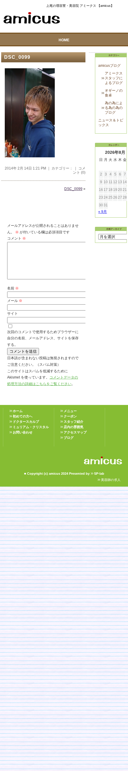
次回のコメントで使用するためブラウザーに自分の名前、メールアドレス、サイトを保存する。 (43, 338)
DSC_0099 (17, 57)
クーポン (70, 416)
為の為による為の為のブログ (114, 108)
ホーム (18, 411)
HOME (64, 40)
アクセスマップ (75, 432)
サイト (12, 313)
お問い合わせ (22, 432)
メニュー (70, 411)
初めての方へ (22, 416)
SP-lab (99, 473)
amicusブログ (109, 66)
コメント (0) (79, 170)
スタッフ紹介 (73, 421)
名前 (13, 288)
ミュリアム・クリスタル (31, 427)
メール (14, 301)
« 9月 (102, 212)
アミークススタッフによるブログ (114, 78)
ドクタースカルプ (26, 421)
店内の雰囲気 (73, 427)
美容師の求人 (111, 480)
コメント (16, 238)
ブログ (69, 437)
